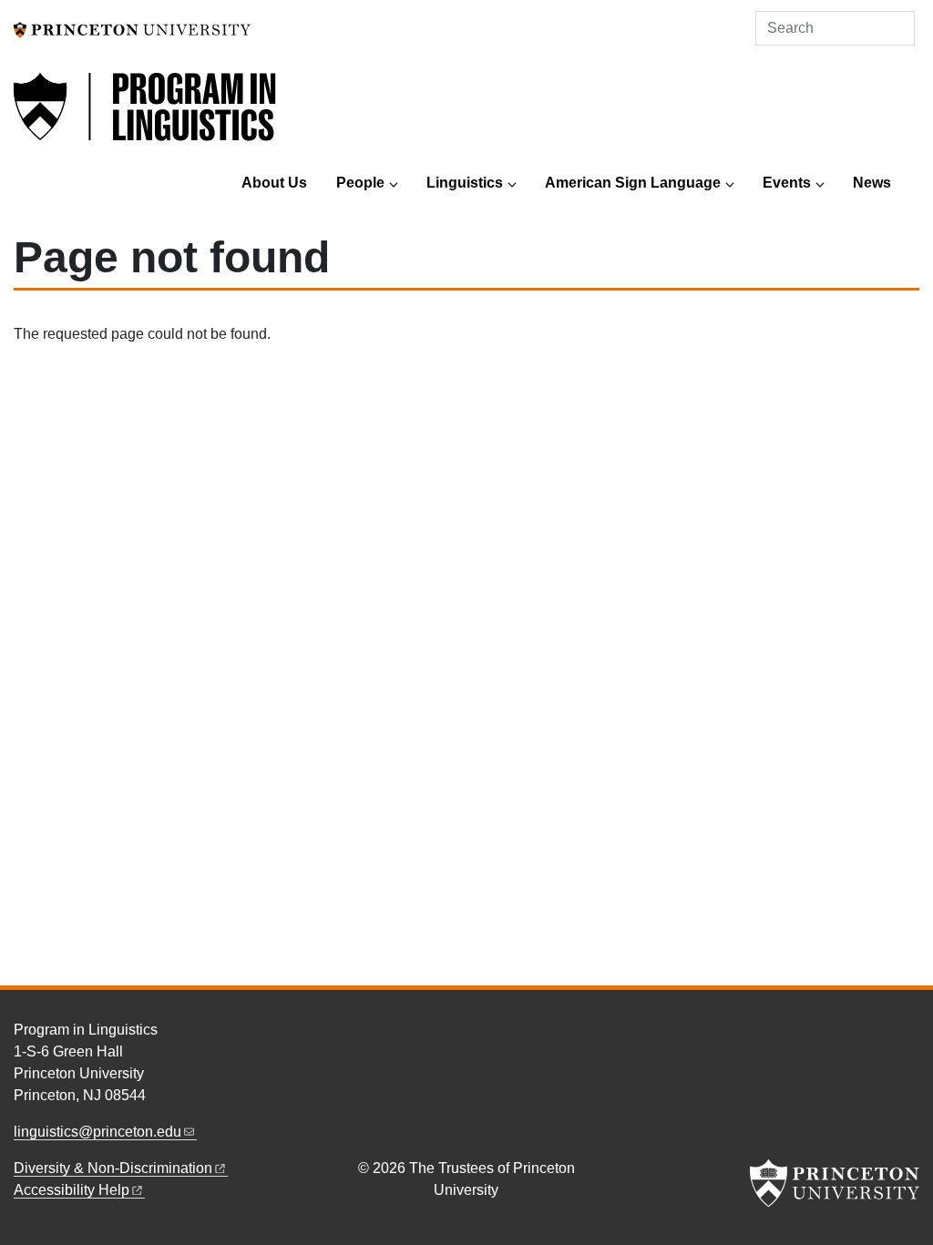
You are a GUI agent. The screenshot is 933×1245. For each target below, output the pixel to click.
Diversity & (113, 1168)
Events (787, 182)
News (872, 182)
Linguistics (464, 182)
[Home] (146, 117)
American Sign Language (633, 182)
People (360, 182)
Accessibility (71, 1190)
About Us (274, 182)
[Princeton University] (132, 28)
